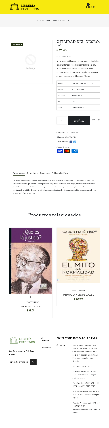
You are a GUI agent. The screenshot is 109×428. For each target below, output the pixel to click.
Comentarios (32, 173)
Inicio (40, 20)
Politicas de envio (59, 173)
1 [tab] (30, 297)
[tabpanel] (30, 261)
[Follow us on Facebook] (70, 142)
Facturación (46, 347)
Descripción (19, 173)
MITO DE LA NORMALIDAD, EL (78, 294)
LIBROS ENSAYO (72, 132)
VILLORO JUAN (71, 137)
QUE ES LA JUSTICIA (30, 306)
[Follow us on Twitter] (74, 142)
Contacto (60, 345)
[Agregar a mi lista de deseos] (93, 120)
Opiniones (45, 173)
